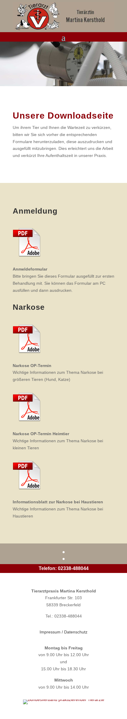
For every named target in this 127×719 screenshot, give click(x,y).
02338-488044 (73, 568)
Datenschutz (75, 632)
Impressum (50, 632)
